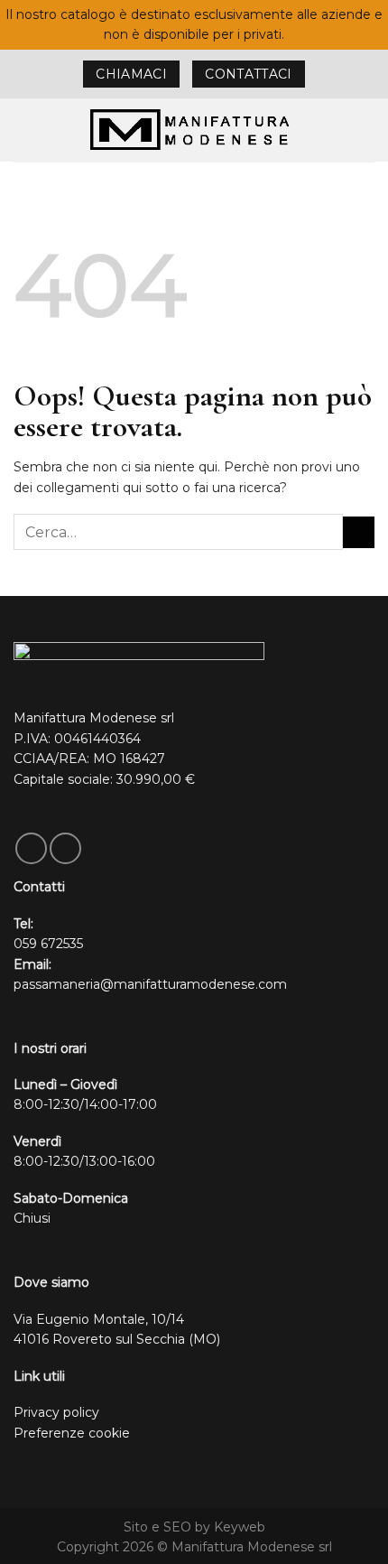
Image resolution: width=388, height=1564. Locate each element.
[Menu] (23, 130)
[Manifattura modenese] (194, 129)
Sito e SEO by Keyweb (194, 1527)
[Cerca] (367, 129)
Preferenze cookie (72, 1433)
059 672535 (48, 944)
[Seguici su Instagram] (65, 848)
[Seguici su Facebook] (31, 848)
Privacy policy (56, 1412)
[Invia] (358, 533)
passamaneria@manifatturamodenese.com (150, 984)
